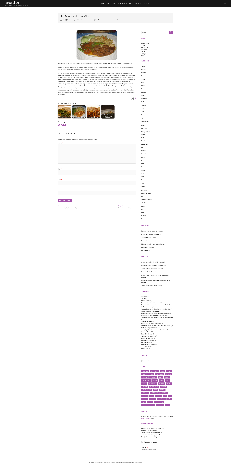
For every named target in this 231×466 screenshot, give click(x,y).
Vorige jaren (122, 4)
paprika (144, 395)
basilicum (145, 371)
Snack (143, 170)
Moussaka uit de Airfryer (147, 247)
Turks (142, 111)
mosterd (162, 389)
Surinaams (144, 98)
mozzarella (145, 392)
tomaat (150, 402)
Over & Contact (111, 4)
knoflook (145, 386)
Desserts (143, 76)
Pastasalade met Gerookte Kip (154, 286)
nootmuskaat (155, 392)
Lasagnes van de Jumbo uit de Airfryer (151, 428)
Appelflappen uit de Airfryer (148, 237)
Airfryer (143, 134)
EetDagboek (144, 47)
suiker (169, 399)
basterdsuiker (154, 371)
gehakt (166, 377)
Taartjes (143, 105)
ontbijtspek (164, 392)
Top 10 (131, 4)
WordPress (113, 462)
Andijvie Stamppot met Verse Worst (150, 433)
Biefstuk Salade (145, 250)
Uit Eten (143, 210)
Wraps (143, 186)
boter (144, 374)
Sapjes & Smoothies (146, 199)
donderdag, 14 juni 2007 (73, 20)
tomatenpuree (146, 405)
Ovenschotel (144, 154)
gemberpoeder (146, 380)
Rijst (95, 20)
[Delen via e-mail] (64, 124)
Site (59, 190)
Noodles (143, 150)
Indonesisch (144, 89)
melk (155, 389)
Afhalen (143, 67)
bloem (162, 371)
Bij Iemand (144, 128)
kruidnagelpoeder (147, 389)
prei (165, 395)
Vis (142, 118)
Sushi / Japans (145, 102)
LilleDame (143, 56)
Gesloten (155, 380)
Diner (142, 212)
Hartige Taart (144, 144)
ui (117, 20)
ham (161, 380)
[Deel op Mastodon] (59, 124)
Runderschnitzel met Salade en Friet (150, 241)
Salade (143, 167)
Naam (60, 169)
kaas (167, 380)
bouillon (151, 374)
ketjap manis (152, 383)
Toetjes (143, 202)
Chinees (143, 72)
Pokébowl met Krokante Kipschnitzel (151, 234)
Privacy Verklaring (146, 418)
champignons (159, 374)
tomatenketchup (159, 402)
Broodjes (143, 69)
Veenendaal (160, 405)
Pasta (143, 157)
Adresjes (138, 4)
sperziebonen (112, 20)
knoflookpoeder (154, 386)
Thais (142, 108)
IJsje (142, 82)
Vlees (142, 183)
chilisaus (168, 374)
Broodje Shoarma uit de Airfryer (149, 437)
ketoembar (161, 383)
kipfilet (101, 20)
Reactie (60, 143)
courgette (145, 377)
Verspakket (144, 180)
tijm (144, 402)
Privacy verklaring (138, 462)
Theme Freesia (106, 462)
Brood (143, 141)
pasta (151, 395)
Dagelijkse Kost (145, 132)
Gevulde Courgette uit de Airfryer (154, 268)
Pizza (142, 160)
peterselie (158, 395)
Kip (142, 147)
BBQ (142, 137)
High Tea (143, 216)
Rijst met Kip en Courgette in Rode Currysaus (153, 244)
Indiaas (143, 85)
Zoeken (143, 45)
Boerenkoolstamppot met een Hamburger (152, 231)
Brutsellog (12, 3)
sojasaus (152, 399)
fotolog (146, 4)
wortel (167, 405)
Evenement (144, 190)
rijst (170, 395)
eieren (160, 377)
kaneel (144, 383)
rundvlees (106, 20)
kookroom (163, 386)
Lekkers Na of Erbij (146, 193)
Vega (142, 176)
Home (102, 4)
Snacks (143, 95)
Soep (142, 173)
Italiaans (143, 92)
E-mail (60, 179)
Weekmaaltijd (145, 121)
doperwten (153, 377)
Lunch (143, 206)
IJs (142, 196)
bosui (168, 371)
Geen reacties (86, 20)
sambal (145, 399)
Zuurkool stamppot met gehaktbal (150, 435)
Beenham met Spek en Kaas (148, 430)
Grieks (143, 79)
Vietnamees (144, 115)
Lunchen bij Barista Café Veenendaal (155, 262)
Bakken (143, 125)
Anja (63, 20)
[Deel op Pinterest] (61, 124)
